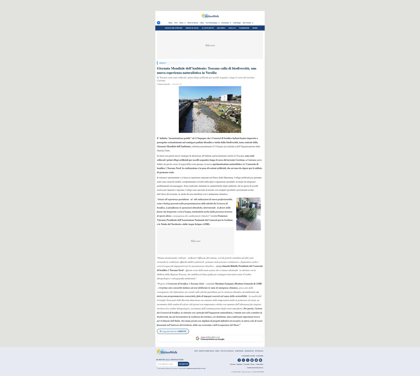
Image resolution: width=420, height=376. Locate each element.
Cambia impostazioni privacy (255, 368)
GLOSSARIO (259, 356)
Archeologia (237, 23)
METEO (217, 351)
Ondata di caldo (192, 28)
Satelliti (232, 28)
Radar (254, 28)
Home (170, 23)
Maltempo (221, 28)
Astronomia (225, 23)
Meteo (181, 23)
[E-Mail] (260, 360)
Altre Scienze (246, 23)
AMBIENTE (162, 63)
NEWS (196, 351)
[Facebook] (239, 360)
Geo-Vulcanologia (211, 23)
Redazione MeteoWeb (164, 84)
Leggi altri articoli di (174, 331)
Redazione (239, 364)
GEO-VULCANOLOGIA (227, 351)
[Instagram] (243, 360)
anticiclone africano (173, 28)
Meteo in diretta (192, 23)
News (176, 23)
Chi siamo (233, 364)
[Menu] (158, 22)
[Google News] (256, 360)
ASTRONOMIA (239, 351)
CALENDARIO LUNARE (248, 356)
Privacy (252, 364)
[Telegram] (252, 360)
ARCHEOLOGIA (249, 351)
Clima (202, 23)
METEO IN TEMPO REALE (206, 351)
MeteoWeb (238, 372)
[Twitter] (247, 360)
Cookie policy (259, 364)
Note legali (246, 364)
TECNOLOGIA (259, 351)
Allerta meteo (208, 28)
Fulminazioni (244, 28)
